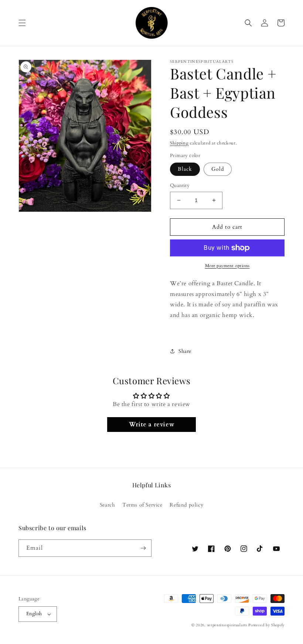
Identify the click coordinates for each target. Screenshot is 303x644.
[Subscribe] (143, 548)
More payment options (227, 266)
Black (185, 169)
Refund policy (186, 504)
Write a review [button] (151, 424)
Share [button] (184, 351)
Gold (217, 169)
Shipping (179, 143)
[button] (22, 23)
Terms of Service (142, 504)
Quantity (180, 185)
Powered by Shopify (266, 625)
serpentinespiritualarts (227, 625)
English (34, 613)
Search (107, 504)
